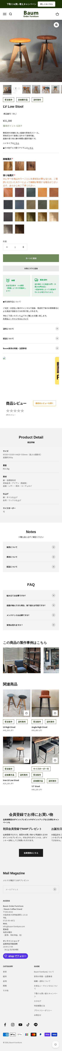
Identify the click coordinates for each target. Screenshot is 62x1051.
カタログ (37, 1001)
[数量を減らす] (7, 247)
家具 (5, 971)
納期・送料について (42, 981)
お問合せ (37, 1015)
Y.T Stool (36, 786)
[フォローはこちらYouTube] (20, 1025)
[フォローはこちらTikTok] (28, 1025)
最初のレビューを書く (45, 403)
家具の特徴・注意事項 (43, 976)
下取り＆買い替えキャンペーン (45, 995)
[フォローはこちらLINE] (36, 1025)
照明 (5, 985)
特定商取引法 (39, 1005)
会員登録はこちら (31, 853)
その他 (5, 990)
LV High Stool (9, 727)
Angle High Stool (39, 727)
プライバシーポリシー (43, 1010)
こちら (16, 143)
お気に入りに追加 (31, 268)
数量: (5, 241)
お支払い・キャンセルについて (15, 318)
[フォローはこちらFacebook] (5, 1025)
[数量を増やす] (23, 247)
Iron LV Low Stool (11, 780)
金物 (5, 981)
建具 (5, 976)
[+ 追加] (26, 713)
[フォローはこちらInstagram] (13, 1025)
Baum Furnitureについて (44, 971)
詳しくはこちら (50, 4)
